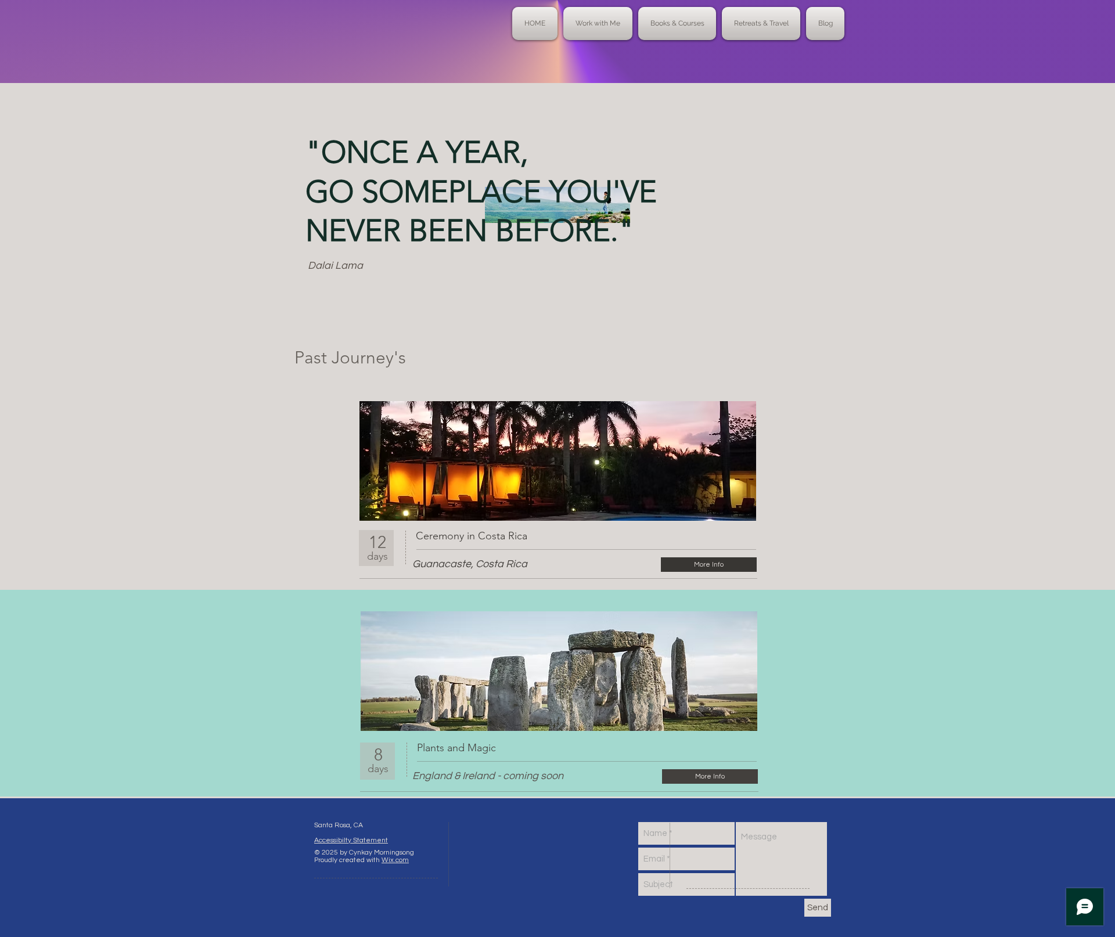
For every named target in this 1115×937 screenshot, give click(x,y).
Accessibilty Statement (351, 840)
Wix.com (395, 860)
